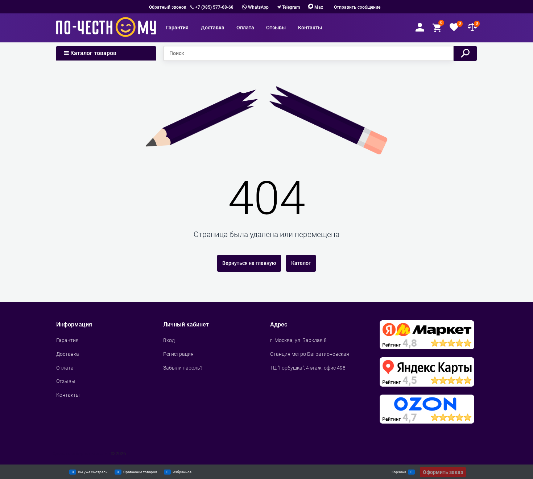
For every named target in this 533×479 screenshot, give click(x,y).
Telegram (291, 7)
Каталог (301, 263)
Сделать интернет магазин (81, 453)
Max (318, 7)
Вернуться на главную (249, 263)
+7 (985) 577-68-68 (214, 7)
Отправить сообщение (357, 7)
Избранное (182, 471)
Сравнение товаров (140, 471)
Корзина (399, 471)
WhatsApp (258, 7)
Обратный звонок (167, 7)
